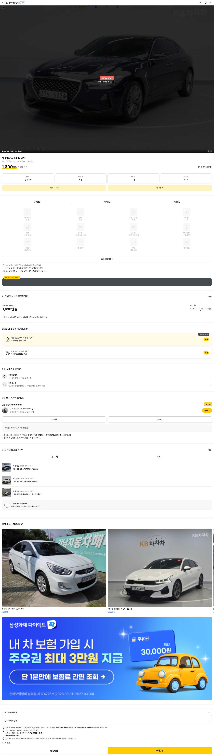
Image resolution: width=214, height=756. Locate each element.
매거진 (159, 457)
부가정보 (177, 202)
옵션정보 (37, 202)
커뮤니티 (54, 457)
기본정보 (107, 202)
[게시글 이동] (107, 467)
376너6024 (15, 2)
